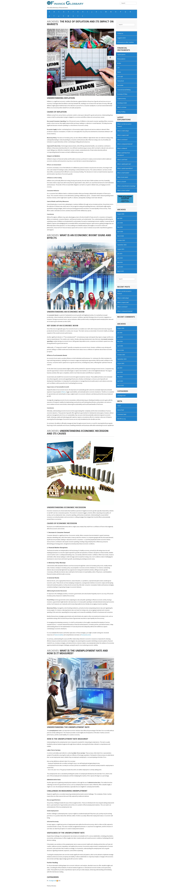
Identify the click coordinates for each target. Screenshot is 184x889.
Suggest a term (121, 38)
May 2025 (120, 262)
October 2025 (121, 240)
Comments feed (121, 414)
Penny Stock (120, 81)
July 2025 (119, 253)
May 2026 (120, 227)
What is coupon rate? (123, 135)
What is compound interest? (125, 144)
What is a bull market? (123, 173)
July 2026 (119, 218)
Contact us (120, 33)
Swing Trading (121, 111)
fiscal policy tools (86, 635)
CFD (118, 67)
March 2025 (120, 271)
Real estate (120, 85)
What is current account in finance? (124, 125)
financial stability (58, 635)
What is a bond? (121, 181)
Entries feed (120, 410)
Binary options (121, 59)
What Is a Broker (121, 107)
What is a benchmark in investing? (126, 186)
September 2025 (121, 245)
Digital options (121, 54)
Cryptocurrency (121, 98)
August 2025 (120, 249)
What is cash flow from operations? (123, 154)
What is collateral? (122, 148)
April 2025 (120, 267)
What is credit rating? (123, 131)
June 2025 (120, 258)
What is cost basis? (122, 139)
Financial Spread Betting (124, 89)
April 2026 (120, 231)
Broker (119, 63)
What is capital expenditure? (125, 168)
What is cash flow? (122, 159)
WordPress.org (121, 419)
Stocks (119, 72)
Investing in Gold (122, 103)
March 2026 (120, 236)
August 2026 (120, 214)
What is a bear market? (123, 190)
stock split (120, 76)
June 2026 (120, 222)
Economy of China (122, 94)
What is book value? (122, 177)
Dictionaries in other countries (125, 42)
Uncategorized (52, 880)
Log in (119, 405)
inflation (63, 392)
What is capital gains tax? (124, 164)
